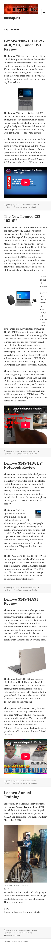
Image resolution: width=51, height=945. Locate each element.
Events (36, 930)
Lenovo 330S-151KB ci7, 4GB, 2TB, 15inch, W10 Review (25, 45)
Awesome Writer (29, 205)
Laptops (19, 207)
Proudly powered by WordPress (16, 942)
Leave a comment (13, 935)
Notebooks (33, 207)
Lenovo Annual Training (17, 794)
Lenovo (25, 207)
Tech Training (27, 933)
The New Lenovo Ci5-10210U (22, 218)
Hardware (8, 207)
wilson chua (25, 930)
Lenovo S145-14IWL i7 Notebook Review (23, 465)
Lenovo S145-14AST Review (21, 601)
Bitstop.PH (12, 18)
